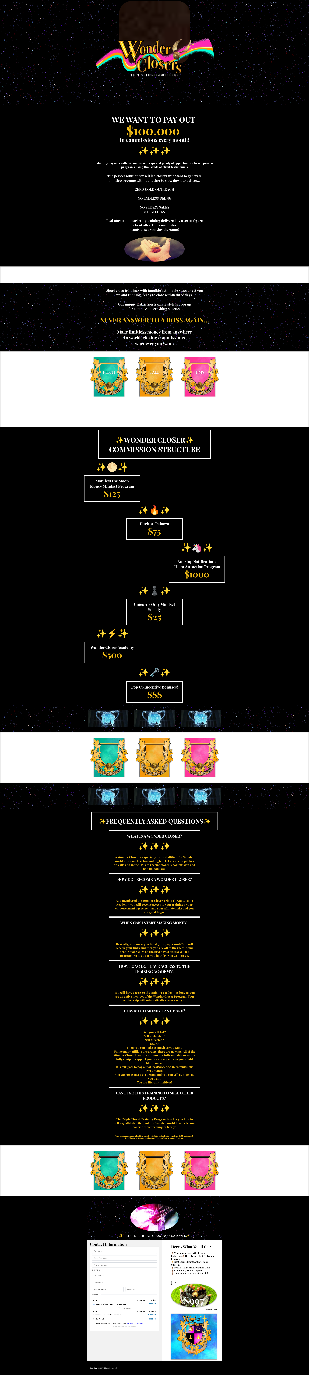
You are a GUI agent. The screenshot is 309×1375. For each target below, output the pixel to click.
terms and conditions (135, 1323)
